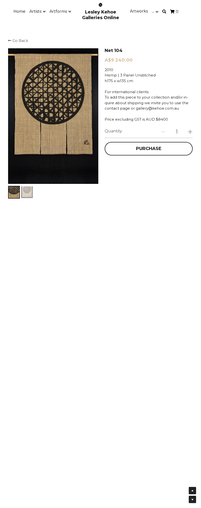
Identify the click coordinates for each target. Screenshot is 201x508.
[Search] (164, 12)
